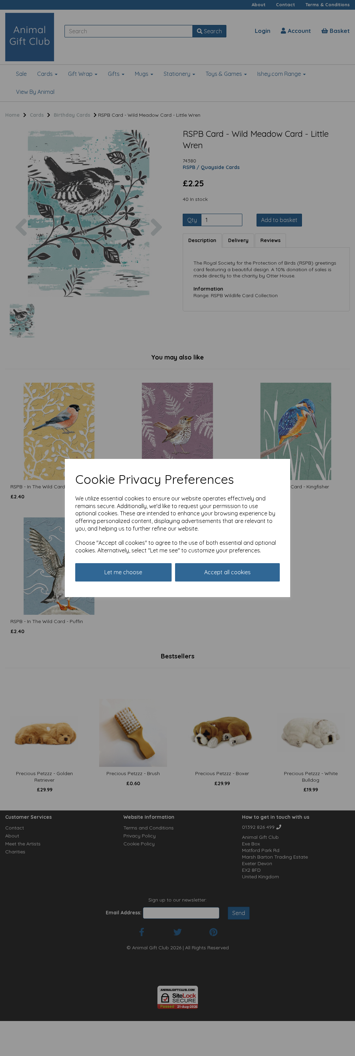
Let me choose (123, 572)
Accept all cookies (227, 572)
